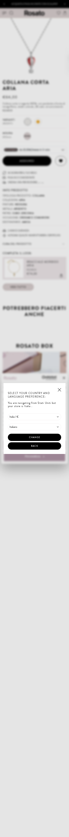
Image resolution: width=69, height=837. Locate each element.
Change (34, 437)
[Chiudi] (59, 389)
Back (34, 446)
